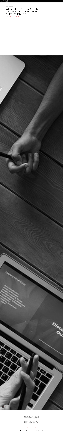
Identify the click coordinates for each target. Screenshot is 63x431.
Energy (21, 1)
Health (29, 1)
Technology (40, 1)
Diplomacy (14, 1)
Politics (32, 1)
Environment (25, 1)
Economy (18, 1)
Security (36, 1)
